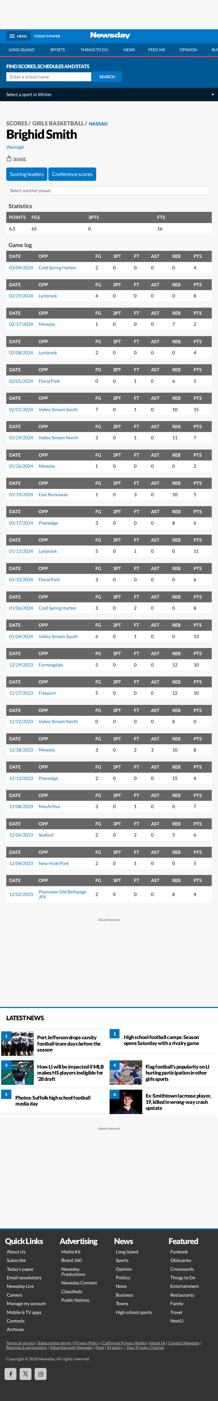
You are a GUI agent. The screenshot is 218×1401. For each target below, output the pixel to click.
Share (19, 159)
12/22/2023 (21, 721)
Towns (122, 1303)
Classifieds (71, 1291)
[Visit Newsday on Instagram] (41, 1374)
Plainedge (48, 522)
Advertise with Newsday (71, 1347)
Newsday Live (20, 1286)
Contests (16, 1320)
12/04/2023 (21, 863)
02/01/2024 (21, 409)
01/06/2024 (21, 608)
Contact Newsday (184, 1342)
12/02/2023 (21, 894)
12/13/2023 (21, 778)
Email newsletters (24, 1277)
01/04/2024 (21, 636)
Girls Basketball (58, 123)
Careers (14, 1294)
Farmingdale (51, 664)
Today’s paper (20, 1269)
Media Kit (71, 1251)
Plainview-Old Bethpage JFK (62, 894)
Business (124, 1294)
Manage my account (26, 1303)
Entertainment (184, 1286)
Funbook (179, 1251)
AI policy (115, 1347)
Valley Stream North (58, 437)
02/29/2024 (21, 295)
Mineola (47, 324)
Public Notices (75, 1300)
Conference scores (72, 174)
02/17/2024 (21, 324)
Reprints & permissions (26, 1347)
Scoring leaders (27, 174)
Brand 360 (71, 1260)
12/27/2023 (21, 693)
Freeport (47, 693)
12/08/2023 (21, 806)
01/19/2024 (21, 494)
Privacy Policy (86, 1342)
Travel (176, 1312)
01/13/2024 (21, 551)
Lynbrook (48, 295)
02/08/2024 (21, 352)
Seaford (46, 834)
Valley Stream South (58, 409)
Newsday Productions (73, 1271)
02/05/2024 (21, 381)
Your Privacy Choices (144, 1347)
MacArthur (49, 806)
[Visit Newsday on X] (26, 1374)
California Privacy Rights (124, 1342)
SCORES (17, 123)
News (129, 49)
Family (176, 1303)
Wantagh (15, 147)
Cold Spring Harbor (57, 267)
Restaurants (182, 1294)
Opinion (188, 49)
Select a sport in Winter (29, 94)
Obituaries (180, 1260)
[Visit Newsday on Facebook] (10, 1374)
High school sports (134, 1312)
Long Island (22, 49)
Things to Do (182, 1277)
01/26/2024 (21, 466)
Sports (57, 49)
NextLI (177, 1320)
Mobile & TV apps (24, 1312)
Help (100, 1347)
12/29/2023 (21, 664)
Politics (123, 1277)
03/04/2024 (21, 267)
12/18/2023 (21, 749)
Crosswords (182, 1269)
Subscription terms (54, 1342)
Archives (15, 1329)
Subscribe (16, 1260)
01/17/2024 (21, 522)
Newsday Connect (79, 1282)
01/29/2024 (21, 437)
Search (107, 76)
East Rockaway (53, 494)
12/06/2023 (21, 834)
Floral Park (49, 381)
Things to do (94, 49)
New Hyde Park (54, 863)
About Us (16, 1251)
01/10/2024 (21, 579)
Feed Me (156, 49)
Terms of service (20, 1342)
